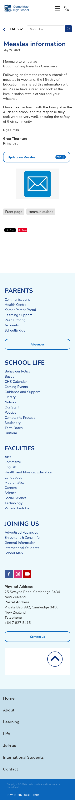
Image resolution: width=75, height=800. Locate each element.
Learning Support (18, 314)
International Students (22, 547)
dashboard (33, 784)
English (10, 467)
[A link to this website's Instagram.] (18, 574)
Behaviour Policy (17, 371)
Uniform (11, 433)
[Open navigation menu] (57, 8)
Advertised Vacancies (21, 532)
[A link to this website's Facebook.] (9, 574)
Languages (13, 477)
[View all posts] (4, 29)
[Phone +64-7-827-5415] (66, 8)
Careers (11, 487)
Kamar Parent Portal (20, 309)
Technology (13, 503)
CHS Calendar (16, 381)
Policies (10, 412)
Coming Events (16, 386)
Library (10, 397)
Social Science (16, 498)
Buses (9, 376)
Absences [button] (38, 344)
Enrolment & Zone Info (22, 537)
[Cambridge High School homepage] (28, 8)
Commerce (13, 462)
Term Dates (14, 427)
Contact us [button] (37, 637)
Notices (10, 402)
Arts (8, 456)
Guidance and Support (22, 391)
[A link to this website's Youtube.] (27, 574)
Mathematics (14, 482)
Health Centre (15, 304)
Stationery (13, 422)
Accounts (12, 325)
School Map (14, 553)
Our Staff (12, 407)
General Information (20, 542)
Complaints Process (20, 417)
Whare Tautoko (17, 508)
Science (10, 492)
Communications (17, 299)
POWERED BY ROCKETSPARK (23, 794)
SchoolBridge (15, 330)
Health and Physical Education (28, 472)
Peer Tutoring (15, 320)
